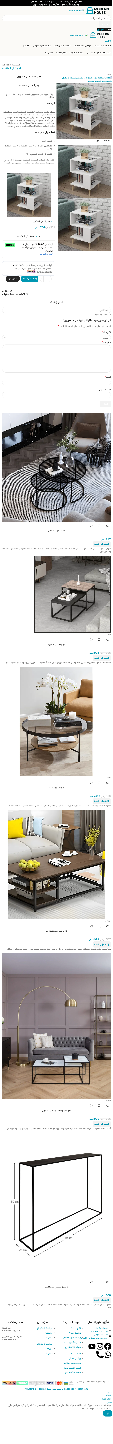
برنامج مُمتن (75, 1333)
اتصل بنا (49, 1337)
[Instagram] (100, 1346)
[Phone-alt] (100, 1354)
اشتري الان (13, 279)
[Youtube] (92, 1346)
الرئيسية (16, 64)
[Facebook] (108, 1346)
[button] (102, 1124)
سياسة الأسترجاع (73, 1347)
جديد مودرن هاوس (72, 1337)
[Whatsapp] (108, 1354)
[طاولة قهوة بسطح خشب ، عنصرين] (56, 1026)
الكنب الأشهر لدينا (72, 1342)
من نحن (48, 1333)
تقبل (108, 1413)
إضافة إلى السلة (30, 279)
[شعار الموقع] (97, 10)
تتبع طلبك (76, 1328)
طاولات (5, 64)
